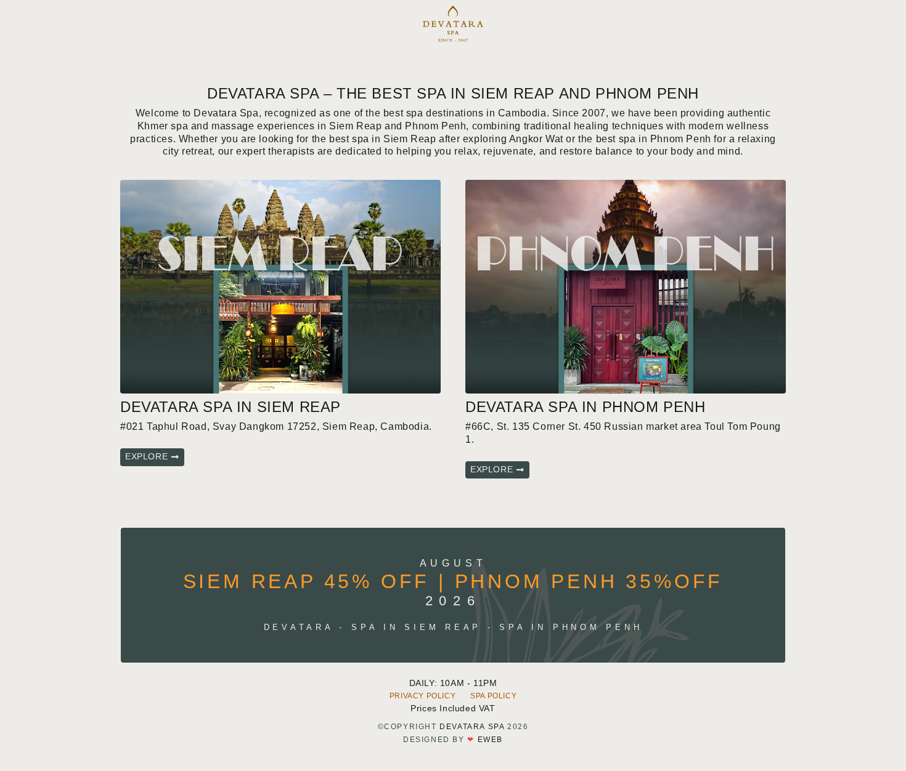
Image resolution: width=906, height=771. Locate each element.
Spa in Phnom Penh (570, 627)
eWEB (490, 739)
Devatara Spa (471, 726)
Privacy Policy (422, 696)
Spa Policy (493, 696)
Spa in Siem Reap (416, 627)
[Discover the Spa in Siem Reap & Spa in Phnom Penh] (453, 23)
